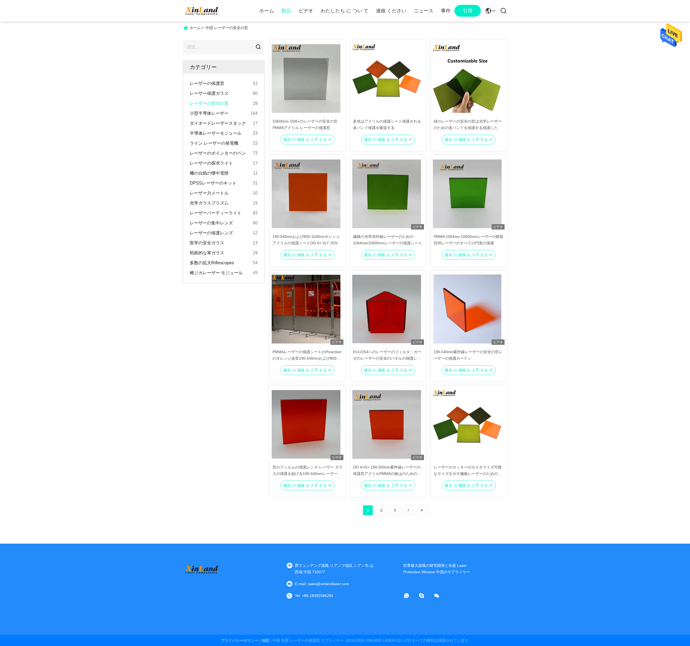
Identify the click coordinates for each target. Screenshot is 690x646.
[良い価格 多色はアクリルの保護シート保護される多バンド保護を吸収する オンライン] (386, 78)
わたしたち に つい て (344, 11)
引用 (467, 10)
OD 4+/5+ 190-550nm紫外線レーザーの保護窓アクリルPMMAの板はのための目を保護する (387, 473)
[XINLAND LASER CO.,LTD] (202, 11)
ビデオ (306, 11)
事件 (446, 11)
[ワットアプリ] (410, 595)
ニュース (423, 11)
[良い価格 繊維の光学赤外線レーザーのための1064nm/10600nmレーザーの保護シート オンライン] (386, 193)
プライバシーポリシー (239, 640)
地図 (265, 640)
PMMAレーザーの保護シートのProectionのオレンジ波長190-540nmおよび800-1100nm (306, 358)
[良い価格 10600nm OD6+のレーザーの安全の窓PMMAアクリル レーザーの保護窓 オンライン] (306, 78)
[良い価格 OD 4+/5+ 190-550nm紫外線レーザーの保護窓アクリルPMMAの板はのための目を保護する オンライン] (386, 424)
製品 (286, 11)
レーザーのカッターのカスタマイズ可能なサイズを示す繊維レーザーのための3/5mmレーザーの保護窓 (468, 473)
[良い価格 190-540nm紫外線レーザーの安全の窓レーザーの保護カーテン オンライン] (467, 308)
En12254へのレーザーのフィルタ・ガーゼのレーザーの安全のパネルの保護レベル (387, 358)
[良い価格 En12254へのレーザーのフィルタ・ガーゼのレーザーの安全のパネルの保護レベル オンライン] (386, 308)
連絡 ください (391, 11)
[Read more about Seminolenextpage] (408, 510)
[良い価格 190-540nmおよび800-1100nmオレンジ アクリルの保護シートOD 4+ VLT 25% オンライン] (306, 193)
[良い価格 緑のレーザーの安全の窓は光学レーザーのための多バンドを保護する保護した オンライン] (467, 78)
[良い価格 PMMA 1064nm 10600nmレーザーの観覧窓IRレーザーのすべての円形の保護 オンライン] (467, 193)
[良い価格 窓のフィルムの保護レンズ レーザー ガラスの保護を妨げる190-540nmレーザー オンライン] (306, 424)
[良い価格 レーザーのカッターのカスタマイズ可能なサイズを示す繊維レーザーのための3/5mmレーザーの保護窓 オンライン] (467, 424)
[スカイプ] (425, 595)
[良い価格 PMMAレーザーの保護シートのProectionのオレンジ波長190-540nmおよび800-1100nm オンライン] (306, 308)
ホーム (266, 11)
